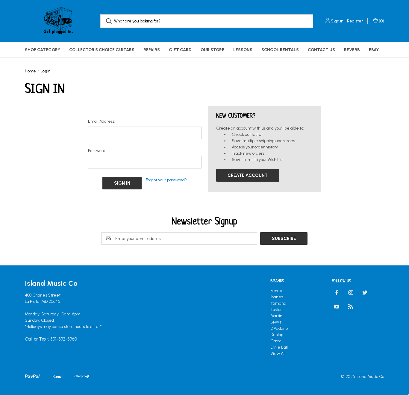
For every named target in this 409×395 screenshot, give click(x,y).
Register (355, 21)
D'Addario (279, 328)
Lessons (242, 49)
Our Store (212, 49)
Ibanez (277, 297)
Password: (97, 150)
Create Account (248, 175)
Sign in (337, 21)
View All (277, 353)
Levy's (275, 322)
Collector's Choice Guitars (101, 49)
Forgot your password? (166, 180)
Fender (277, 290)
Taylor (276, 309)
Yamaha (278, 303)
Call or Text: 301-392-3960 (51, 339)
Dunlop (276, 334)
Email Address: (101, 121)
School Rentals (280, 49)
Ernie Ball (279, 347)
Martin (276, 315)
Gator (275, 341)
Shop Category (42, 49)
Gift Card (180, 49)
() (381, 21)
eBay (374, 49)
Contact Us (321, 49)
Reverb (352, 49)
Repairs (151, 49)
